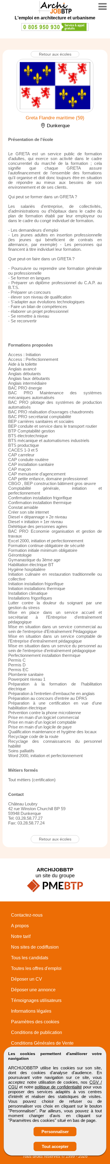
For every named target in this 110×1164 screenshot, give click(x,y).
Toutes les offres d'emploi (36, 968)
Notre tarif (20, 936)
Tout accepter (55, 1146)
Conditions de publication (36, 1032)
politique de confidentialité (58, 1087)
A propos (20, 925)
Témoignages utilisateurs (36, 1000)
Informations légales (31, 1011)
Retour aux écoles (55, 54)
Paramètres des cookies (35, 1021)
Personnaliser (55, 1131)
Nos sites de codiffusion (35, 947)
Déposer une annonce (33, 989)
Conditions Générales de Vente (42, 1043)
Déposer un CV (26, 979)
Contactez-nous (27, 915)
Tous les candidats (29, 957)
